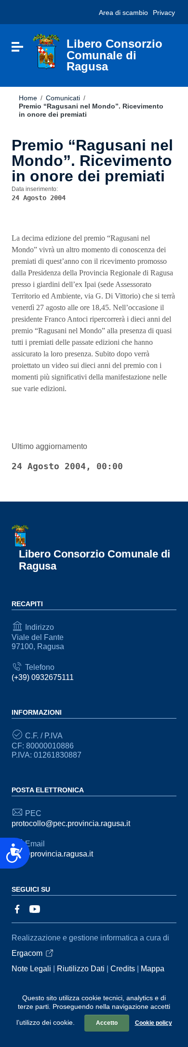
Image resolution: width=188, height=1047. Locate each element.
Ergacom (27, 953)
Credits (122, 969)
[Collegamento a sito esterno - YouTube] (34, 908)
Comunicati (63, 98)
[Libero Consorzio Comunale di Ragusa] (46, 51)
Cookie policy (153, 1023)
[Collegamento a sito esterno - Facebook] (17, 908)
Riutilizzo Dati (81, 969)
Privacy (164, 12)
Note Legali (31, 969)
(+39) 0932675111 (43, 677)
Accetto (107, 1023)
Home (28, 98)
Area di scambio (123, 12)
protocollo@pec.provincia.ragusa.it (71, 823)
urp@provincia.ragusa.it (52, 854)
